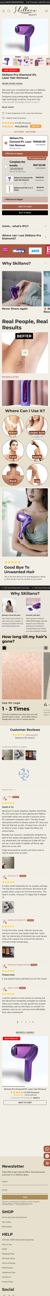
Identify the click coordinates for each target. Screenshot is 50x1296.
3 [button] (25, 1022)
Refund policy (7, 1268)
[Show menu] (3, 11)
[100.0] (24, 774)
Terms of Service (22, 1204)
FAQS (4, 1249)
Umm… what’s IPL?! (15, 226)
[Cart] (46, 11)
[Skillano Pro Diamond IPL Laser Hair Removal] (25, 1061)
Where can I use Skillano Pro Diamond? (21, 237)
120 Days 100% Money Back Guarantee (18, 1240)
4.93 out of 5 (32, 734)
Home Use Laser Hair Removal (14, 1217)
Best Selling (7, 1226)
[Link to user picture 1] (8, 863)
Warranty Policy (8, 1258)
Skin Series (6, 1222)
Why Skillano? (16, 263)
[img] (8, 803)
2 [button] (21, 1022)
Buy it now (25, 213)
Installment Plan (8, 1272)
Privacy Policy (7, 1204)
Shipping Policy (8, 1254)
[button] (8, 123)
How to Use (7, 1244)
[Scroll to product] (4, 647)
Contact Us (6, 1277)
